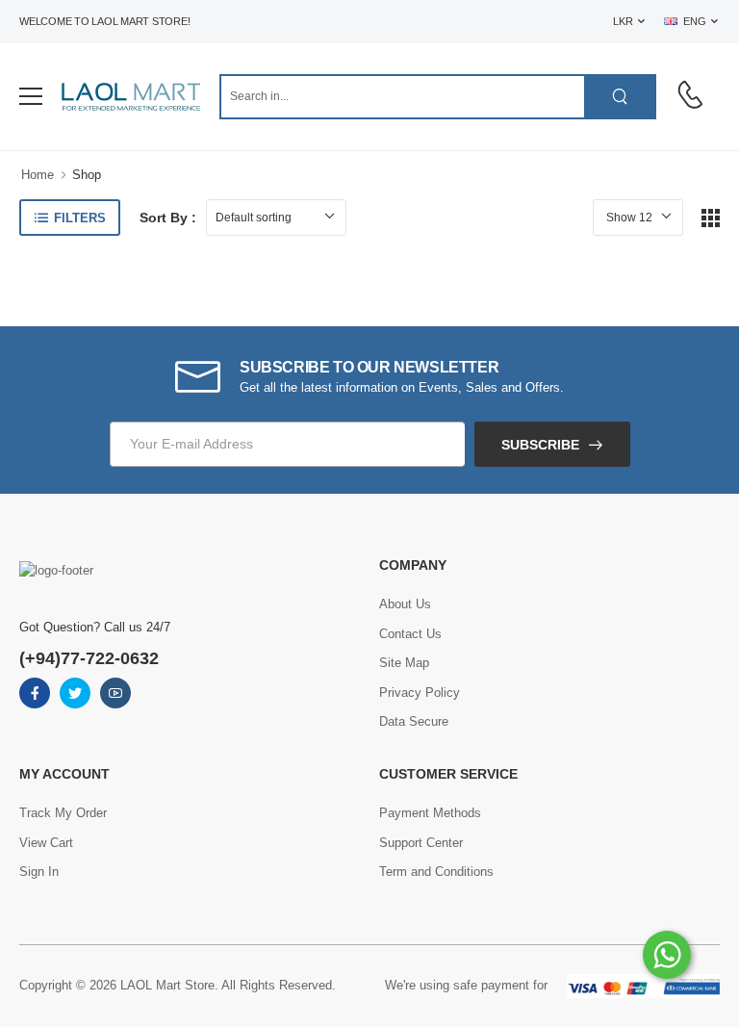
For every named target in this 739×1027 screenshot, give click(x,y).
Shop (86, 174)
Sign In (39, 871)
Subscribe (540, 444)
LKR (622, 21)
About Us (405, 604)
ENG (694, 21)
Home (37, 174)
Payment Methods (430, 813)
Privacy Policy (419, 692)
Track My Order (63, 813)
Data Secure (413, 721)
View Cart (46, 842)
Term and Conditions (436, 871)
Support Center (421, 842)
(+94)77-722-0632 (89, 658)
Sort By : (168, 217)
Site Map (404, 662)
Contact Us (410, 634)
